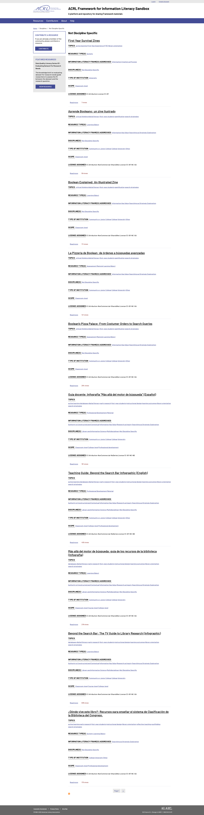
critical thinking (82, 116)
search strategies (132, 116)
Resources (38, 20)
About (64, 20)
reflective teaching (143, 724)
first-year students (107, 116)
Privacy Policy (54, 809)
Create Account (164, 1)
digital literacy (93, 116)
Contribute (44, 49)
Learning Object (93, 125)
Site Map (64, 809)
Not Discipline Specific (90, 70)
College (114, 149)
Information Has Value (120, 133)
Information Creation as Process (124, 62)
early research (105, 403)
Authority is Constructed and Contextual (83, 424)
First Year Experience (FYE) (98, 46)
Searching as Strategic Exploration (142, 133)
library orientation (115, 46)
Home (35, 28)
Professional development (108, 447)
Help (72, 20)
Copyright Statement (40, 809)
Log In (153, 1)
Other (128, 149)
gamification (120, 116)
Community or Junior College (100, 149)
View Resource (45, 87)
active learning (81, 46)
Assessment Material (95, 266)
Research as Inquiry (124, 424)
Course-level (93, 608)
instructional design (134, 403)
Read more (74, 102)
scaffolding (156, 724)
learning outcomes (149, 403)
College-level (93, 447)
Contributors (52, 20)
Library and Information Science (94, 431)
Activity (90, 54)
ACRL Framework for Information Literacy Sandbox (108, 8)
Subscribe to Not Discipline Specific (69, 794)
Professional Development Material (100, 413)
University (93, 78)
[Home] (47, 7)
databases (84, 403)
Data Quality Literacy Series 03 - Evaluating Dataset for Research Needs (48, 65)
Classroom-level (81, 86)
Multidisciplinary (113, 431)
